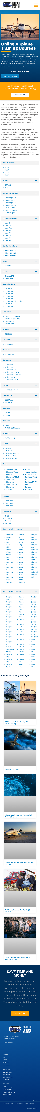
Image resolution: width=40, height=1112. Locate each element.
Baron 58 (9, 535)
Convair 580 (9, 278)
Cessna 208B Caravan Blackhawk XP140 (10, 647)
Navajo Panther (30, 474)
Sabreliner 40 (10, 501)
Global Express (10, 213)
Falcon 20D (9, 294)
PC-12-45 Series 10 (12, 453)
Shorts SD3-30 (10, 250)
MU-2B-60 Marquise (12, 428)
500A (7, 170)
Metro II (8, 521)
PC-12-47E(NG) (11, 458)
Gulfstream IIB (10, 370)
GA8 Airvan (9, 344)
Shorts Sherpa (10, 255)
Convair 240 (9, 276)
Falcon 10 (8, 289)
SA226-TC (9, 523)
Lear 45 (8, 235)
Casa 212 (8, 266)
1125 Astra (9, 400)
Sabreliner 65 (10, 503)
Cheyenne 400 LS (12, 477)
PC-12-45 (8, 451)
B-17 (7, 187)
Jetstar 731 (9, 413)
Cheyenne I (10, 479)
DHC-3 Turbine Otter (12, 319)
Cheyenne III (10, 487)
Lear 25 (8, 225)
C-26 (7, 516)
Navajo (27, 469)
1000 (7, 167)
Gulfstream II (9, 367)
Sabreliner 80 (10, 506)
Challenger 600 (10, 198)
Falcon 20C (9, 291)
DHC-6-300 (9, 321)
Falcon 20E (9, 296)
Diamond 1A (9, 425)
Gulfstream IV (10, 377)
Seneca (28, 487)
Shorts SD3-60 (10, 253)
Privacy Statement (32, 1108)
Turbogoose (9, 354)
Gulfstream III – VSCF (13, 375)
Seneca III (28, 489)
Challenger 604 (10, 205)
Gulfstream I (9, 365)
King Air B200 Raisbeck (22, 579)
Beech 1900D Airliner (8, 552)
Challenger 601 (10, 200)
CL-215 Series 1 (11, 208)
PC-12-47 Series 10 (12, 456)
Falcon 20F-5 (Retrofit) (13, 301)
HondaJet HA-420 (11, 390)
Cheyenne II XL (11, 484)
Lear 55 (8, 238)
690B (7, 175)
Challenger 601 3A (12, 203)
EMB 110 (8, 334)
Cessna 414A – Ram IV (21, 614)
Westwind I (9, 402)
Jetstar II (8, 415)
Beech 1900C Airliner (8, 544)
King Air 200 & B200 (21, 547)
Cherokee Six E (11, 469)
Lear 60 (8, 240)
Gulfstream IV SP (11, 380)
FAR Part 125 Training (12, 769)
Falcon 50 (8, 304)
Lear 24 (8, 223)
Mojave (9, 489)
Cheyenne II (10, 482)
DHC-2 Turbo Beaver (12, 316)
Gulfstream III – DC (12, 372)
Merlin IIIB (8, 518)
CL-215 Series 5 (11, 210)
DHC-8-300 (9, 324)
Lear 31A (8, 228)
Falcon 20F (9, 299)
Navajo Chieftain (31, 472)
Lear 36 (8, 233)
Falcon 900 (9, 306)
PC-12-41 (8, 448)
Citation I (34, 637)
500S (7, 172)
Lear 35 (8, 230)
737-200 (8, 185)
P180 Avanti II (10, 438)
